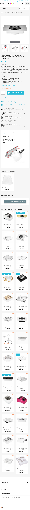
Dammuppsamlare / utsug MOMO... (22, 245)
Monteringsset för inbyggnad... (22, 367)
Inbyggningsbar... (22, 265)
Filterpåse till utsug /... (7, 188)
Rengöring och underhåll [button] (8, 85)
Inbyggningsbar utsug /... (22, 225)
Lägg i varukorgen (15, 93)
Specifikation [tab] (7, 133)
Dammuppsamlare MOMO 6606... (8, 346)
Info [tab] (13, 133)
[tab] (15, 85)
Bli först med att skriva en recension (16, 201)
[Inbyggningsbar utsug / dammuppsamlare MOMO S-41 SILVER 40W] (5, 48)
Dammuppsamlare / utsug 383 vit (22, 449)
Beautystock (5, 497)
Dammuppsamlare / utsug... (8, 225)
